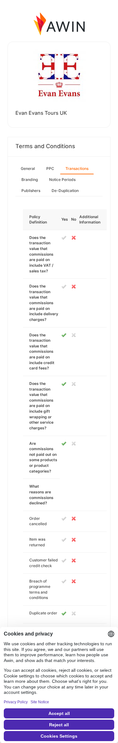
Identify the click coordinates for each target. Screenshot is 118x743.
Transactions (76, 168)
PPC (50, 168)
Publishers (30, 190)
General (28, 168)
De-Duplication (65, 190)
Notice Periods (62, 179)
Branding (29, 179)
